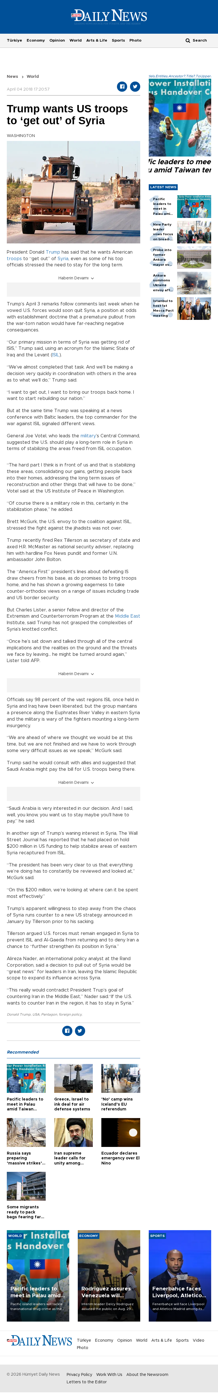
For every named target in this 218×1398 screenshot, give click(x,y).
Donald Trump (19, 1014)
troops (14, 258)
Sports (118, 40)
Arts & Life (96, 40)
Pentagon (49, 1014)
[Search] (188, 40)
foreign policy (70, 1014)
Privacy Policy (79, 1375)
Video (198, 1341)
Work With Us (109, 1375)
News (12, 77)
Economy (36, 40)
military (88, 436)
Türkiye (14, 40)
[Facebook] (122, 87)
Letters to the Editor (87, 1382)
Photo (135, 40)
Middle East (127, 616)
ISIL (55, 355)
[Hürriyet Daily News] (109, 17)
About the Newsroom (147, 1375)
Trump (53, 252)
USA (35, 1014)
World (76, 40)
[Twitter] (135, 87)
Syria (63, 258)
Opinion (57, 40)
